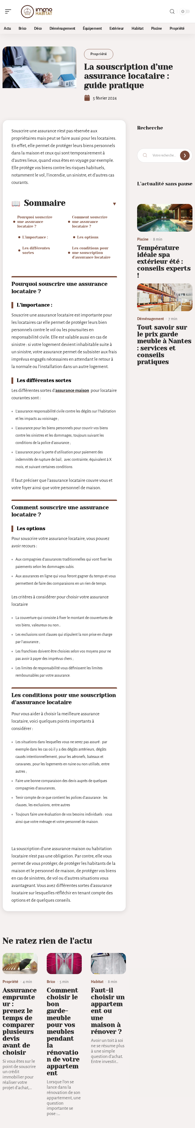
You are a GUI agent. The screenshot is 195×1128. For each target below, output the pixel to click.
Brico (51, 982)
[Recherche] (172, 11)
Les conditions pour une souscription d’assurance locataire (91, 252)
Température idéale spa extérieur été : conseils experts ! (164, 261)
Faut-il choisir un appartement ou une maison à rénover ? (108, 1011)
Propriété (98, 54)
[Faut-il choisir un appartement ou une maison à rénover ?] (108, 963)
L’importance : (35, 237)
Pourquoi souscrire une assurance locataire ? (34, 221)
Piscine (143, 239)
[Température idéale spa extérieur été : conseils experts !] (164, 218)
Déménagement (150, 319)
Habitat (97, 982)
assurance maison (72, 390)
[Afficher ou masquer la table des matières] (91, 204)
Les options (88, 237)
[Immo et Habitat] (36, 11)
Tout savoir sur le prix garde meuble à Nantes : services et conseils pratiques (164, 345)
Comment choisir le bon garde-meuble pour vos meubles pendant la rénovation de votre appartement (63, 1032)
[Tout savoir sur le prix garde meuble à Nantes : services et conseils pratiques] (164, 297)
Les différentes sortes (36, 250)
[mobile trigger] (9, 11)
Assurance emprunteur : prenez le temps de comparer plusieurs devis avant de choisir (20, 1021)
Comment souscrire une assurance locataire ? (89, 221)
